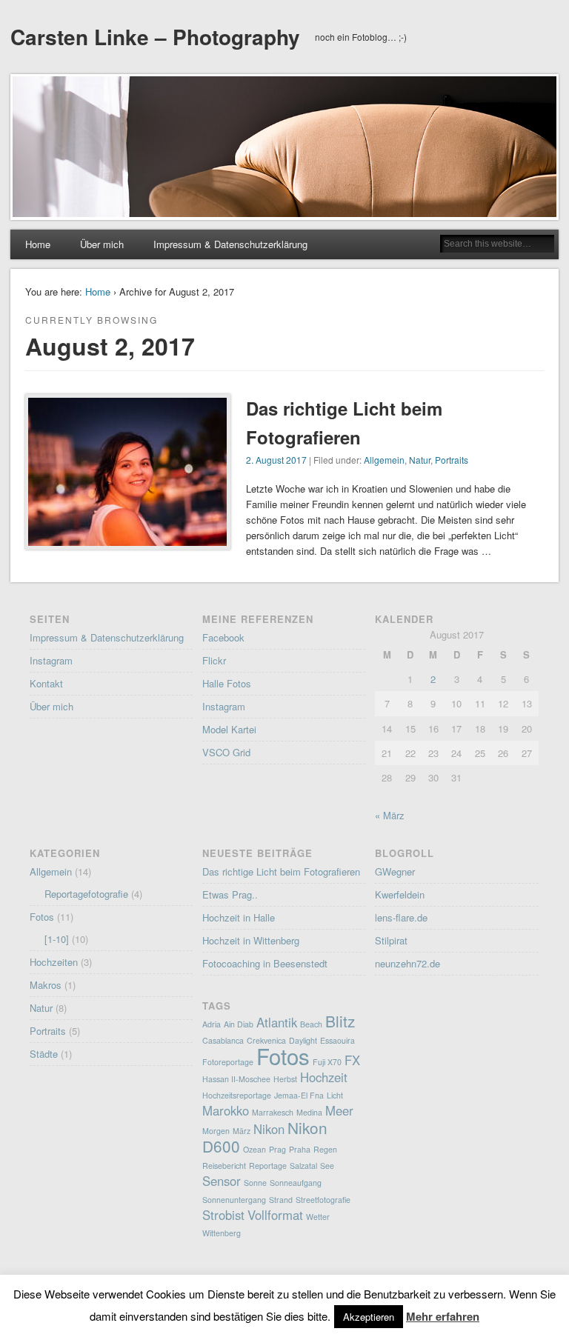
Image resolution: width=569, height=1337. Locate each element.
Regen (325, 1149)
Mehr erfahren (442, 1316)
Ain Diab (238, 1024)
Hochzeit (323, 1077)
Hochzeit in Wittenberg (250, 940)
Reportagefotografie (86, 894)
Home (37, 244)
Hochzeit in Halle (238, 917)
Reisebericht (224, 1165)
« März (390, 815)
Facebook (223, 637)
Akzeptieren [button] (368, 1317)
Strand (281, 1199)
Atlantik (276, 1022)
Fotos (42, 917)
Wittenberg (221, 1232)
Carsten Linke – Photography (155, 36)
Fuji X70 (327, 1061)
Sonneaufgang (296, 1182)
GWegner (395, 871)
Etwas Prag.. (230, 894)
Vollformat (275, 1215)
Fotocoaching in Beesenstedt (264, 963)
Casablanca (223, 1040)
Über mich (102, 244)
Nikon (268, 1129)
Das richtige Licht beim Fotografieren (281, 871)
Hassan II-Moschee (236, 1078)
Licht (335, 1095)
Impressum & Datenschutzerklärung (230, 244)
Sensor (221, 1181)
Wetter (318, 1216)
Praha (299, 1149)
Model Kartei (229, 729)
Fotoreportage (227, 1061)
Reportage (268, 1165)
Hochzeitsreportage (236, 1095)
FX (352, 1060)
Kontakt (46, 683)
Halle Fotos (226, 683)
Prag (277, 1149)
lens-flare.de (401, 917)
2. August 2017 (276, 459)
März (241, 1130)
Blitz (340, 1021)
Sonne (255, 1182)
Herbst (285, 1078)
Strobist (223, 1215)
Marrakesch (272, 1112)
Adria (211, 1024)
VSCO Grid (226, 752)
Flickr (214, 660)
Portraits (451, 459)
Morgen (216, 1130)
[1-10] (56, 939)
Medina (309, 1112)
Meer (339, 1110)
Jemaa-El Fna (299, 1095)
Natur (419, 459)
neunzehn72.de (407, 963)
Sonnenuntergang (234, 1199)
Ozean (254, 1149)
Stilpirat (391, 940)
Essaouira (337, 1040)
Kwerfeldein (400, 894)
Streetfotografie (323, 1199)
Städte (44, 1054)
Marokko (225, 1110)
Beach (311, 1024)
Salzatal (303, 1165)
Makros (45, 985)
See (327, 1165)
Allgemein (384, 459)
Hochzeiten (54, 962)
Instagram (51, 660)
